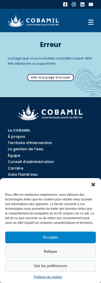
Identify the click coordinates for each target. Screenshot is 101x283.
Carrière (15, 168)
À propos (16, 136)
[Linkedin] (82, 4)
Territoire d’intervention (30, 142)
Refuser (50, 251)
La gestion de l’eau (25, 149)
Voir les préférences (50, 266)
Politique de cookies (48, 277)
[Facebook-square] (65, 4)
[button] (93, 184)
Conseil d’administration (31, 161)
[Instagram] (73, 4)
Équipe (14, 155)
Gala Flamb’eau (23, 174)
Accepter (50, 237)
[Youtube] (91, 4)
